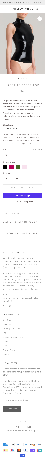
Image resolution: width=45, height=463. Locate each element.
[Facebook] (4, 305)
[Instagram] (10, 305)
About (6, 341)
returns (28, 144)
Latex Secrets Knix (11, 128)
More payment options (22, 201)
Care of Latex (12, 213)
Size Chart (7, 320)
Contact (7, 354)
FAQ (5, 333)
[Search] (37, 9)
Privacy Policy (9, 350)
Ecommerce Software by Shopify (23, 430)
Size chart (37, 149)
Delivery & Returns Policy (20, 222)
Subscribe (12, 408)
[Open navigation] (3, 9)
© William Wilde (22, 427)
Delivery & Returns (11, 328)
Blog (5, 345)
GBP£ (21, 421)
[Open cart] (42, 9)
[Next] (31, 78)
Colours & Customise (13, 337)
